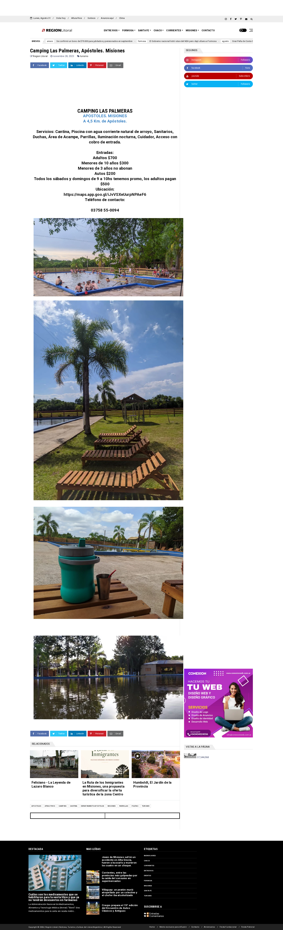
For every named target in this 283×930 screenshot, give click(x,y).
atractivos (50, 806)
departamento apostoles (92, 806)
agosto (160, 41)
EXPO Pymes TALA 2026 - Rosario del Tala (247, 41)
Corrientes (173, 30)
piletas (135, 806)
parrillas (123, 806)
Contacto (208, 30)
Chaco (158, 30)
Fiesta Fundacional (228, 927)
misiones (112, 806)
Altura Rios (76, 18)
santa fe (148, 891)
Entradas (154, 913)
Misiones (191, 30)
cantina (73, 806)
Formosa (127, 30)
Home (152, 927)
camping (62, 806)
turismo (84, 56)
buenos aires (150, 855)
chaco (147, 861)
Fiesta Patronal (248, 927)
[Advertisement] (141, 7)
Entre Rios (111, 30)
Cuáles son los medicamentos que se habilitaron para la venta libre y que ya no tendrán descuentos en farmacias (53, 897)
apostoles (36, 806)
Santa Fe (143, 30)
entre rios (218, 41)
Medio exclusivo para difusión (173, 927)
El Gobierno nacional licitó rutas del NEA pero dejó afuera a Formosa (117, 41)
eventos (147, 875)
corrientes (149, 865)
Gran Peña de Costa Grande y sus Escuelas (188, 41)
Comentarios (156, 916)
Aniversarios (209, 927)
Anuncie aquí (107, 18)
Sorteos (91, 18)
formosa (77, 41)
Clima (122, 18)
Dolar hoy (61, 18)
